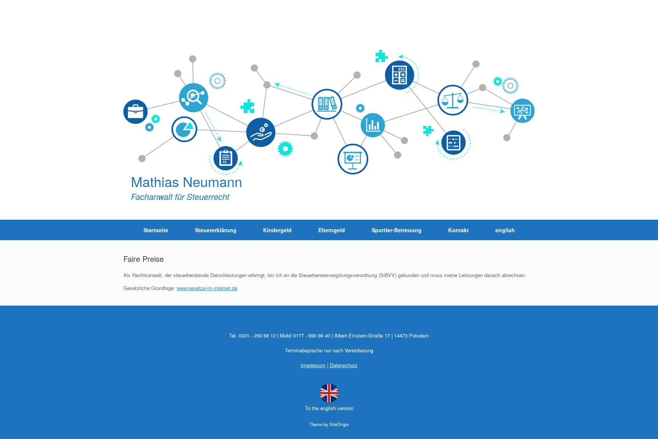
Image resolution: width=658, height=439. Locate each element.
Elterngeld (331, 230)
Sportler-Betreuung (397, 230)
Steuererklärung (215, 230)
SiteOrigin (339, 424)
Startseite (156, 230)
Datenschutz (344, 365)
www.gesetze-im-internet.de (207, 288)
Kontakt (458, 230)
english (505, 230)
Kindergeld (277, 230)
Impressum (313, 365)
